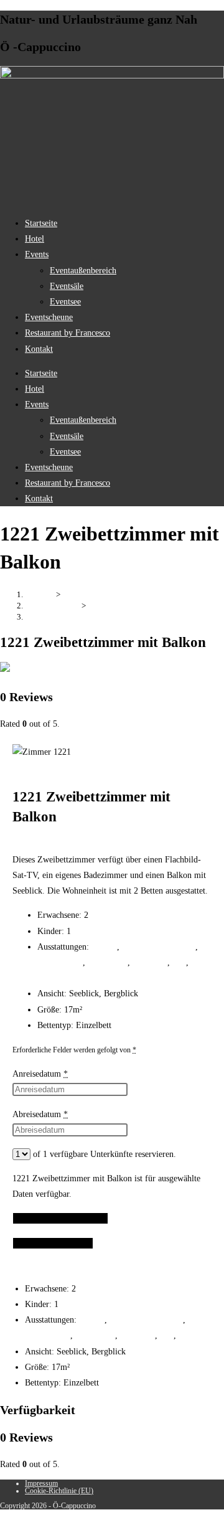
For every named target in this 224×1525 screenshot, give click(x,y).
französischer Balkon (158, 946)
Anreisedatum (40, 1074)
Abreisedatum (40, 1114)
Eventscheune (49, 317)
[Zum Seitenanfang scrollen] (3, 1517)
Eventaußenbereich (83, 270)
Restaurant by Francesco (67, 333)
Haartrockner (60, 962)
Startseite (41, 223)
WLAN (50, 978)
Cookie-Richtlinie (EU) (59, 1490)
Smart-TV (150, 962)
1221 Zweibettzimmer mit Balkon (82, 616)
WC (179, 962)
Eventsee (65, 301)
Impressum (41, 1483)
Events (37, 254)
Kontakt (39, 349)
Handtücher (108, 962)
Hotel (34, 238)
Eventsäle (66, 286)
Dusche (104, 946)
